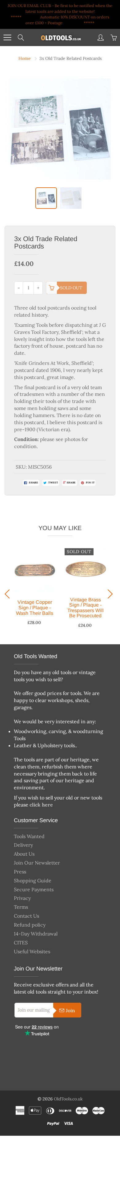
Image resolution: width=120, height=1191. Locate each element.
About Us (24, 854)
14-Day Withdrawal (36, 934)
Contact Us (26, 916)
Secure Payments (34, 889)
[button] (9, 594)
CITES (21, 942)
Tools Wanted (29, 836)
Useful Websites (32, 951)
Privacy (22, 898)
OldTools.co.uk (68, 1099)
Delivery (23, 845)
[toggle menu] (7, 37)
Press (20, 872)
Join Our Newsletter (37, 863)
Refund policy (30, 925)
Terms (21, 907)
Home (24, 58)
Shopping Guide (32, 880)
